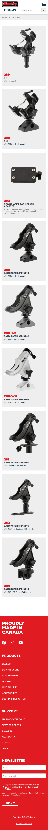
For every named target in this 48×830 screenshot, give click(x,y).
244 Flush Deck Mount (17, 466)
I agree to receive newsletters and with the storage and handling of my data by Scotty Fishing (22, 787)
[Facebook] (4, 642)
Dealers (11, 10)
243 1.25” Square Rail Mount (19, 592)
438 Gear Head (14, 529)
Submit (10, 803)
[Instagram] (12, 642)
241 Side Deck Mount (16, 144)
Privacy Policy (15, 795)
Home (4, 17)
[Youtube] (20, 642)
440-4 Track (28, 529)
